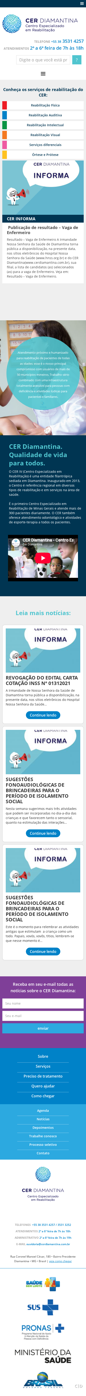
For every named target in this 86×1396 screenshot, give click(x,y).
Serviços (43, 1066)
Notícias (43, 1119)
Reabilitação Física (45, 105)
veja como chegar (60, 1261)
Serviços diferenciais (45, 145)
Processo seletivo (43, 1144)
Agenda (43, 1110)
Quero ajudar (43, 1086)
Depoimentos (43, 1127)
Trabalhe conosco (43, 1136)
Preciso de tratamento (43, 1076)
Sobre (43, 1056)
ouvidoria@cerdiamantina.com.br (48, 1244)
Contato (43, 1153)
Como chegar (43, 1095)
